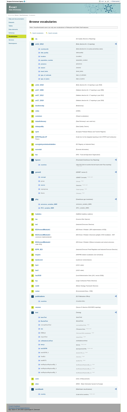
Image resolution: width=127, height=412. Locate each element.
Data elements (13, 29)
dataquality (39, 126)
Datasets (11, 22)
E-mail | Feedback (14, 406)
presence (43, 64)
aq (36, 39)
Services (11, 40)
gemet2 (38, 172)
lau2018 (38, 275)
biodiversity (39, 106)
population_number (47, 60)
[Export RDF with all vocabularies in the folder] (116, 44)
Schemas (11, 33)
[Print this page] (106, 1)
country (43, 394)
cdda (37, 111)
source (43, 185)
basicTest (44, 317)
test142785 (44, 348)
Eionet (16, 15)
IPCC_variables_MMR (47, 208)
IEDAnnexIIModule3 (42, 235)
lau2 (36, 270)
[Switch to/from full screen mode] (108, 1)
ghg (36, 199)
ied (36, 224)
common (38, 116)
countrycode (44, 49)
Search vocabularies (37, 33)
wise (37, 384)
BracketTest (44, 321)
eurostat (38, 149)
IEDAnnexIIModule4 (42, 242)
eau (42, 329)
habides (38, 214)
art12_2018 (39, 85)
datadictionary (40, 121)
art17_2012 (39, 95)
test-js (42, 344)
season (43, 67)
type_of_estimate (46, 75)
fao (36, 155)
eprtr (37, 132)
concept (43, 177)
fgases (37, 160)
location (43, 56)
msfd (37, 286)
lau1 (36, 265)
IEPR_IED (39, 249)
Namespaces (13, 43)
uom (37, 379)
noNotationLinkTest (47, 341)
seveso (38, 307)
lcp (36, 281)
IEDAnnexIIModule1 (42, 229)
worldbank (39, 389)
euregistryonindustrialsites (45, 144)
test (36, 312)
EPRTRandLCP (41, 137)
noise (37, 291)
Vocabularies (13, 36)
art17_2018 (39, 100)
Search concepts (52, 33)
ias (36, 219)
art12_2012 (39, 44)
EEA (16, 1)
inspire (37, 255)
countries (44, 165)
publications (40, 296)
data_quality (44, 52)
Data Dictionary (24, 15)
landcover (39, 260)
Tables (11, 26)
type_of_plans (45, 79)
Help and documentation (16, 19)
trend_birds (44, 71)
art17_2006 (39, 90)
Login (102, 1)
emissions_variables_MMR (49, 204)
